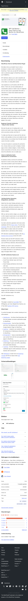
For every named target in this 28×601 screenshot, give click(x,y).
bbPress (4, 575)
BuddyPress (4, 577)
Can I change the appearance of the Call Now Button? (8, 446)
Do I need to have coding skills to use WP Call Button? (8, 437)
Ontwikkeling (6, 53)
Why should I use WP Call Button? (9, 432)
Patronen (17, 554)
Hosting (3, 552)
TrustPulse (5, 346)
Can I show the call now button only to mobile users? (8, 451)
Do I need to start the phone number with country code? (8, 442)
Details (4, 42)
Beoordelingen (6, 46)
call (20, 501)
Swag (17, 566)
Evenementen (18, 561)
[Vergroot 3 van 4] (11, 375)
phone (25, 503)
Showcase (17, 547)
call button (24, 501)
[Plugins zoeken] (15, 15)
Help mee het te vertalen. (18, 10)
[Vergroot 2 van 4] (25, 365)
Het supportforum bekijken (7, 539)
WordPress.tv (5, 566)
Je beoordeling (4, 530)
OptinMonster (6, 317)
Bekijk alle (24, 530)
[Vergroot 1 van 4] (11, 365)
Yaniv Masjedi (7, 476)
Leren (2, 559)
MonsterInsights (7, 323)
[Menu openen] (26, 2)
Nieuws (3, 550)
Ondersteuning (6, 56)
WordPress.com (5, 570)
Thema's (17, 550)
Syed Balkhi (14, 34)
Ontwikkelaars (4, 563)
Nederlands (7, 583)
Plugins (16, 552)
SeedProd (5, 329)
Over (2, 547)
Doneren (17, 563)
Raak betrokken (18, 559)
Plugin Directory (4, 5)
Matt (3, 572)
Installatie (5, 49)
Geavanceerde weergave (7, 507)
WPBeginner (7, 353)
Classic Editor (14, 225)
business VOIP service (12, 306)
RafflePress (6, 341)
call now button (20, 503)
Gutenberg (3, 227)
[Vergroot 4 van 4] (25, 382)
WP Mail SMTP (7, 335)
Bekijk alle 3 (24, 498)
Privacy (3, 554)
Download (4, 37)
